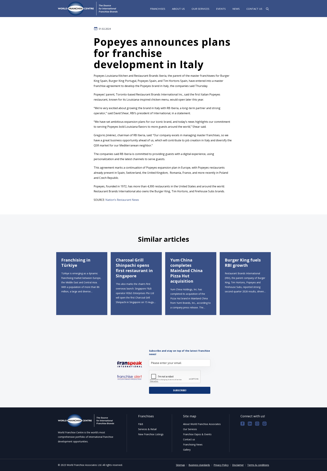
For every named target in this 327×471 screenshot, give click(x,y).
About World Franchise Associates (202, 424)
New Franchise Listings (151, 434)
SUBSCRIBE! (179, 390)
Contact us (254, 8)
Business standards (199, 465)
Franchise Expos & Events (197, 434)
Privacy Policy (221, 465)
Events (221, 8)
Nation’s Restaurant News (122, 200)
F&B (140, 424)
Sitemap (180, 465)
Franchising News (193, 444)
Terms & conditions (258, 465)
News (236, 8)
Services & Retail (147, 429)
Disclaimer (238, 465)
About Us (178, 8)
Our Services (200, 8)
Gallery (187, 449)
